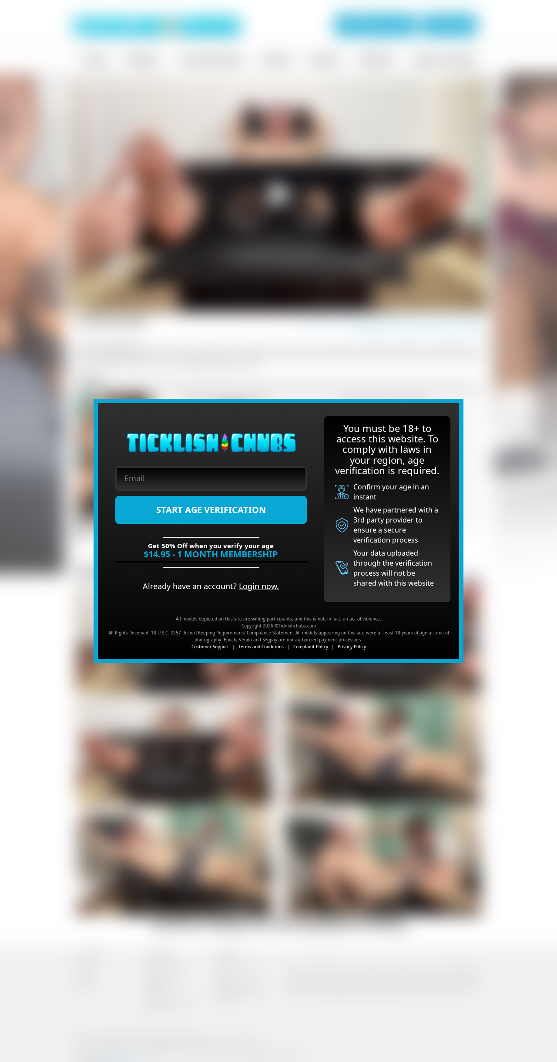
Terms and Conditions (261, 647)
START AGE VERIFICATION (211, 510)
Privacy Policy (352, 647)
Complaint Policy (310, 647)
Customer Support (210, 647)
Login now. (259, 586)
